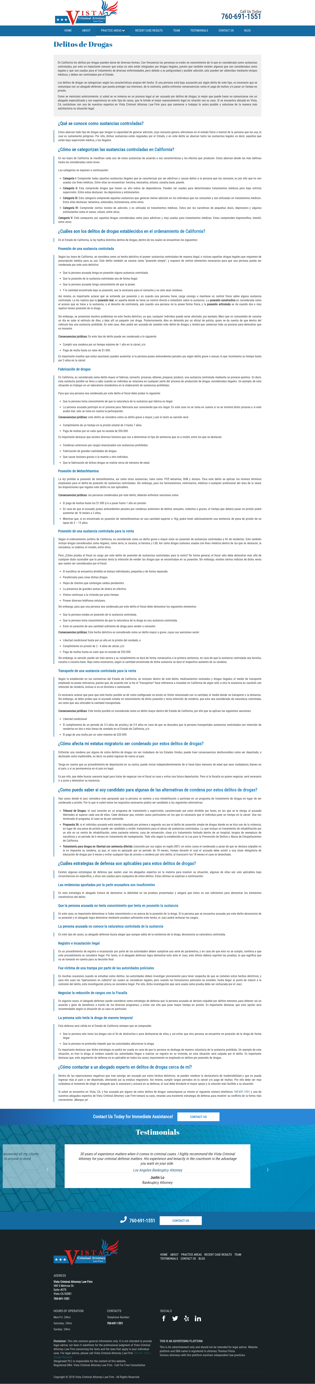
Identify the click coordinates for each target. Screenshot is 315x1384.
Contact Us (198, 1117)
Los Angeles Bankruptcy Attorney (157, 1170)
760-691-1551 (241, 16)
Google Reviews (63, 1357)
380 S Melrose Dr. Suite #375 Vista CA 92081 (64, 1289)
